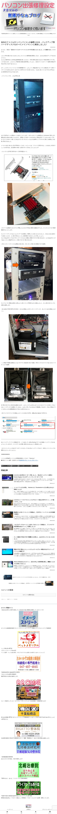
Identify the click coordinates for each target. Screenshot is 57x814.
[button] (53, 422)
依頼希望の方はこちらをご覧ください (28, 460)
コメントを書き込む (28, 594)
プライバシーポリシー (47, 809)
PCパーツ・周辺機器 (6, 465)
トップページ (10, 809)
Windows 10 (15, 465)
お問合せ (28, 809)
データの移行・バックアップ (25, 465)
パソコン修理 (35, 465)
